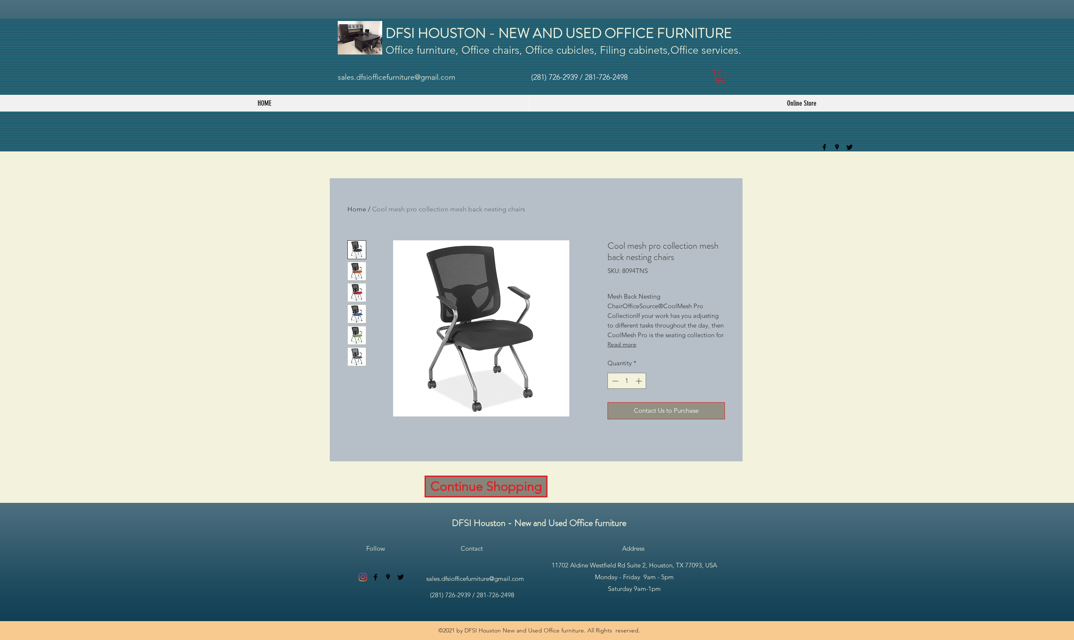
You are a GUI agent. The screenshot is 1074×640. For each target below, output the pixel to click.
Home (356, 209)
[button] (720, 77)
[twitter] (849, 147)
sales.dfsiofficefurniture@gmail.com (396, 77)
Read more (621, 344)
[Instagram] (363, 577)
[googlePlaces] (837, 147)
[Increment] (639, 381)
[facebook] (824, 147)
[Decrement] (614, 381)
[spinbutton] (627, 381)
